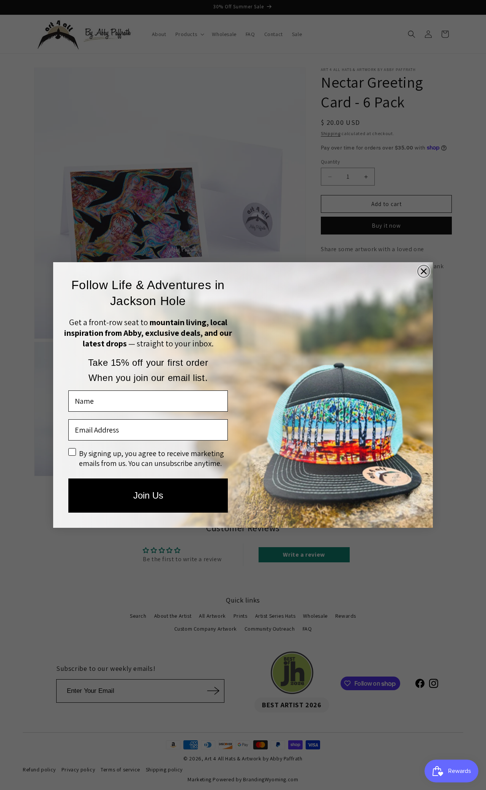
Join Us (148, 495)
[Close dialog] (424, 271)
